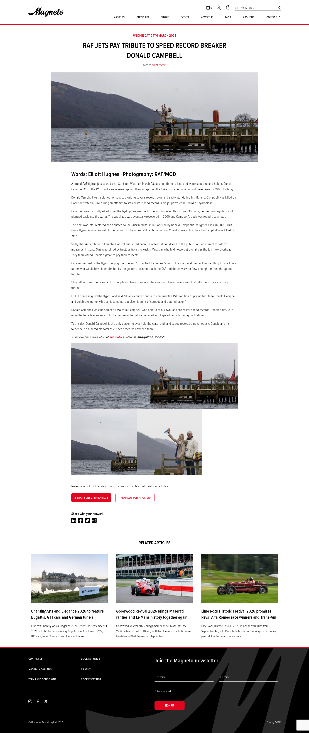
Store (165, 17)
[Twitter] (87, 520)
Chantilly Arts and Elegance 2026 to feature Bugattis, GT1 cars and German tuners (67, 614)
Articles (119, 17)
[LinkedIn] (73, 520)
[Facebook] (80, 520)
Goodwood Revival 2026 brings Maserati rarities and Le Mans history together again (151, 614)
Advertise (207, 17)
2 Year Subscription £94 (91, 497)
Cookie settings (91, 679)
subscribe (115, 337)
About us (248, 17)
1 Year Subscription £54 (134, 497)
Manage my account (40, 669)
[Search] (279, 7)
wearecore (159, 65)
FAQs (228, 17)
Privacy (86, 669)
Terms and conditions (42, 679)
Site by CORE (274, 722)
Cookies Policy (90, 659)
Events (185, 17)
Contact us (273, 17)
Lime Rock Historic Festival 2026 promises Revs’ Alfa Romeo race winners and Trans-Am (238, 614)
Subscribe (143, 17)
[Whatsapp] (94, 520)
